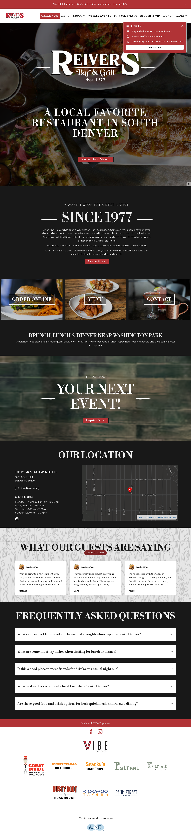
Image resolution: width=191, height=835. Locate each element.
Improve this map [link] (168, 517)
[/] (95, 746)
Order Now (49, 15)
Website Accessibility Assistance (95, 818)
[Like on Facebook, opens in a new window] (90, 732)
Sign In (168, 15)
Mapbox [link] (142, 517)
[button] (79, 16)
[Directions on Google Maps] (130, 492)
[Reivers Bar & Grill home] (14, 16)
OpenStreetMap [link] (154, 517)
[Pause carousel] (189, 184)
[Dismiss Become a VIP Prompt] (182, 25)
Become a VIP (150, 15)
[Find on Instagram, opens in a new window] (17, 519)
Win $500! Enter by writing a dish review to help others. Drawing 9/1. (90, 4)
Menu (65, 15)
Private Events (125, 15)
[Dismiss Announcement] (185, 4)
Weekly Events (99, 15)
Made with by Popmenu (56, 723)
